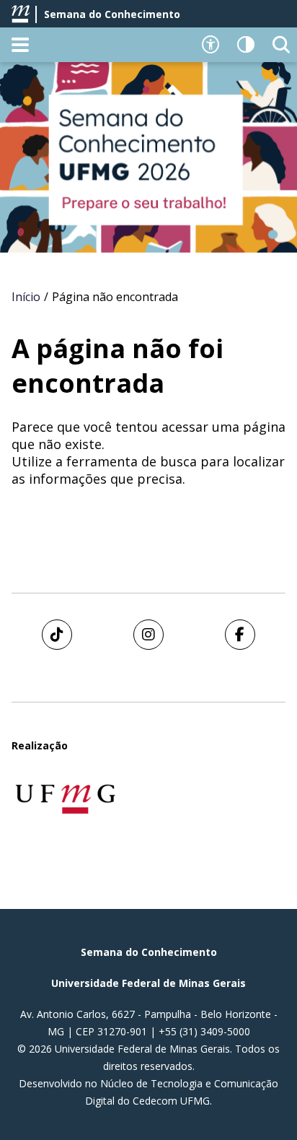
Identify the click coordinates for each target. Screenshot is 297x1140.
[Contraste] (246, 44)
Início (26, 297)
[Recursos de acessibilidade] (210, 44)
